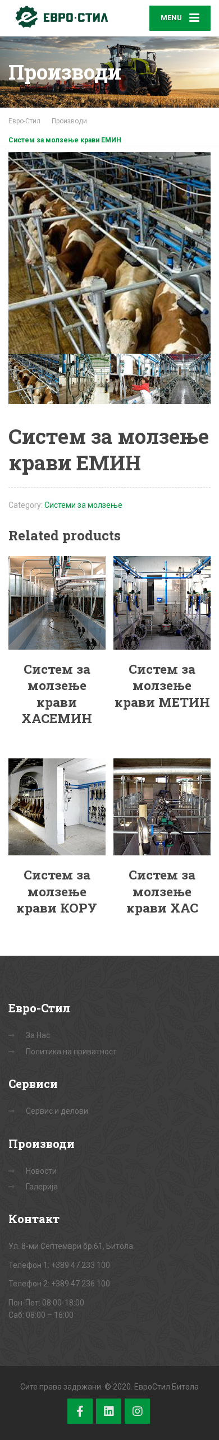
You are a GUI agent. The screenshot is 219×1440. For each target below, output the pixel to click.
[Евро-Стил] (59, 17)
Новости (41, 1170)
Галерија (42, 1186)
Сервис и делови (57, 1110)
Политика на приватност (71, 1051)
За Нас (38, 1035)
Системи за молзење (83, 505)
